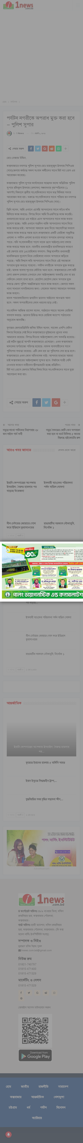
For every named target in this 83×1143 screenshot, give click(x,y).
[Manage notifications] (8, 1134)
